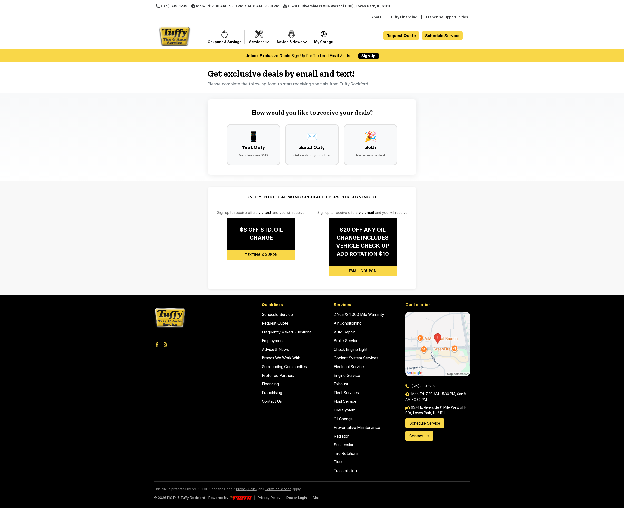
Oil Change (343, 418)
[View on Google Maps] (437, 344)
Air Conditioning (347, 323)
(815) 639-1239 (174, 6)
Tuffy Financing (403, 17)
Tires (338, 461)
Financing (270, 383)
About (376, 17)
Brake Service (346, 340)
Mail (316, 498)
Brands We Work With (281, 357)
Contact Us (272, 401)
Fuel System (344, 410)
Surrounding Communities (284, 366)
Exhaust (341, 383)
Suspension (344, 444)
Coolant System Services (356, 357)
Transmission (345, 470)
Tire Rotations (346, 453)
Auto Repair (344, 332)
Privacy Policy (246, 489)
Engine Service (347, 375)
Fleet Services (346, 392)
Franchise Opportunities (447, 17)
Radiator (341, 436)
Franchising (272, 392)
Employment (273, 340)
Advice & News (275, 349)
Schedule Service (442, 35)
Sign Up (368, 55)
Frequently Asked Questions (287, 332)
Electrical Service (349, 366)
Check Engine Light (350, 349)
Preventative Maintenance (357, 427)
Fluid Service (345, 401)
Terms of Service (278, 489)
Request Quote (401, 35)
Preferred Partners (278, 375)
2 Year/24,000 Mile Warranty (359, 314)
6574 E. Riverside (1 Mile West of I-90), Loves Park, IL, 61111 (339, 6)
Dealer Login (296, 498)
